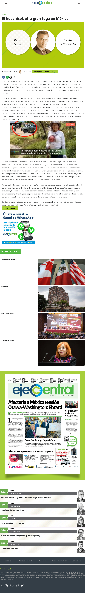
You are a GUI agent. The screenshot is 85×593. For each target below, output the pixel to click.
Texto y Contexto (10, 208)
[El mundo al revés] (61, 353)
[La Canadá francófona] (61, 272)
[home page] (42, 3)
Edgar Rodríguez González (16, 494)
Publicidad (42, 561)
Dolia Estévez (15, 519)
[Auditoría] (61, 299)
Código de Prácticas (59, 561)
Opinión (4, 14)
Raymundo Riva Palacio (15, 507)
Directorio (8, 561)
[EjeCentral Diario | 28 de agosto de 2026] (42, 425)
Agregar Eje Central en (43, 72)
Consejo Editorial (25, 561)
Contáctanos (76, 561)
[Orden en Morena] (61, 326)
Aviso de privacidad (6, 569)
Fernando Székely (16, 544)
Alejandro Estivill (15, 532)
